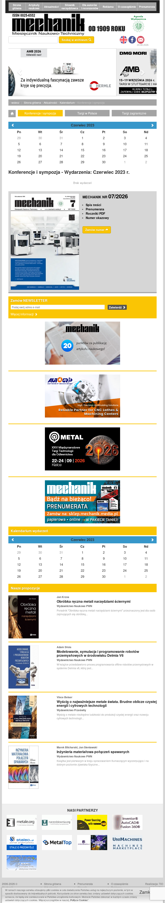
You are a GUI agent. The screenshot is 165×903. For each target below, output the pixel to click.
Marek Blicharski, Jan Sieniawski (77, 747)
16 (103, 564)
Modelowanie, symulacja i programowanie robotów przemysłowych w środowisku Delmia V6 (98, 653)
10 (125, 558)
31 (61, 552)
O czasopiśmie (127, 7)
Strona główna (16, 6)
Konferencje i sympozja (40, 113)
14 (61, 564)
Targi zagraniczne (134, 113)
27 (40, 576)
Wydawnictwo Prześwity (71, 710)
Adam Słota (64, 647)
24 (125, 570)
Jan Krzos (63, 597)
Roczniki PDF (95, 213)
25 (146, 570)
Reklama (108, 7)
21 (61, 570)
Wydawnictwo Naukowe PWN (74, 606)
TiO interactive (157, 885)
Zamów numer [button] (95, 230)
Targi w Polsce (87, 113)
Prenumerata (147, 7)
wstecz (15, 102)
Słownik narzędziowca (69, 6)
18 (146, 564)
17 (125, 564)
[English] (123, 39)
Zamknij (147, 892)
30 (40, 552)
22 (82, 570)
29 (19, 552)
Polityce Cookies (79, 900)
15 (82, 564)
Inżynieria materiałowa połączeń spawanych (93, 751)
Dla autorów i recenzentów (89, 6)
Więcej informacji (22, 314)
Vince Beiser (64, 697)
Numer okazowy (97, 218)
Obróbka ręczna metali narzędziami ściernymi (93, 601)
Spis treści (93, 205)
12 (19, 564)
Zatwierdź (116, 307)
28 (61, 576)
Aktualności (51, 7)
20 (40, 570)
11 (146, 558)
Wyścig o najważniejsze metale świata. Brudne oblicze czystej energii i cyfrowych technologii (107, 703)
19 (19, 570)
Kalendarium (67, 102)
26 (19, 576)
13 (40, 564)
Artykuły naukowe (34, 6)
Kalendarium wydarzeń (29, 530)
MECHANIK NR (105, 196)
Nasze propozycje (25, 588)
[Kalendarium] (12, 113)
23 (103, 570)
